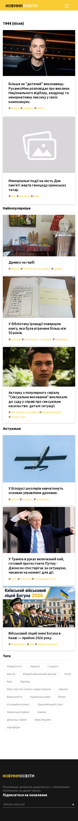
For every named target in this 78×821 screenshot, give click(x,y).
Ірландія (15, 339)
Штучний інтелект (18, 704)
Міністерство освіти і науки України (29, 689)
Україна (35, 666)
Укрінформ (61, 339)
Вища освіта (14, 696)
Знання (41, 712)
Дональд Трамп (17, 719)
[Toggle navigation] (67, 6)
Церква (57, 268)
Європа (15, 108)
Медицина (42, 499)
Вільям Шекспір (51, 412)
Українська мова (47, 644)
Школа (14, 499)
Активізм (24, 196)
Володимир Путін (44, 578)
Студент (27, 108)
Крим (36, 196)
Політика (25, 578)
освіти (22, 5)
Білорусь (27, 499)
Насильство (17, 416)
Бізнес (62, 696)
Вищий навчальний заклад (39, 674)
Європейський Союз (50, 704)
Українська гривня (18, 712)
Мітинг (40, 108)
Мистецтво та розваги (36, 268)
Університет (18, 644)
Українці (25, 681)
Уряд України (43, 719)
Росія (13, 578)
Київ (13, 196)
